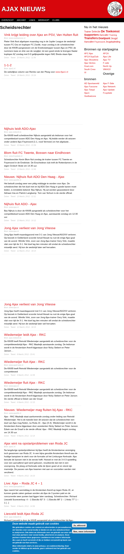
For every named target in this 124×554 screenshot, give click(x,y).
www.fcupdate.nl (15, 156)
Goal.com (88, 66)
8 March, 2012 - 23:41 (26, 354)
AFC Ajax (88, 53)
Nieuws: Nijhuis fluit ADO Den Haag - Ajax (34, 176)
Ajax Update (109, 89)
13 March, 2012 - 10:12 (26, 220)
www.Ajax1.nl (61, 72)
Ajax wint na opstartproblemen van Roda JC (36, 443)
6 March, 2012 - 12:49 (26, 375)
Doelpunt (104, 38)
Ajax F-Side (108, 83)
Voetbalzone (90, 96)
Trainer (87, 31)
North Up (107, 66)
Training (113, 35)
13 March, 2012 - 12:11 (26, 196)
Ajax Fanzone (90, 86)
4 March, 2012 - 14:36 (26, 506)
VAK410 (107, 69)
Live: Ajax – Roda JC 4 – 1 (23, 483)
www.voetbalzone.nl (17, 38)
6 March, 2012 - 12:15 (26, 402)
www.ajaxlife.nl (15, 180)
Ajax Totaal (89, 89)
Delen (6, 58)
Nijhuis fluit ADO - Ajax (20, 204)
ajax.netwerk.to (15, 132)
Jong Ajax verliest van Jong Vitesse (29, 228)
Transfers (91, 38)
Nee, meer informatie (84, 531)
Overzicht (8, 20)
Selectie (96, 31)
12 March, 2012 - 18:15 (26, 251)
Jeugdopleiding (113, 42)
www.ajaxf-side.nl (16, 365)
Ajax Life (107, 56)
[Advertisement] (41, 101)
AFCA (106, 53)
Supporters (91, 34)
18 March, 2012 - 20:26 (26, 75)
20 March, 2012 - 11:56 (26, 58)
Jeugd (114, 38)
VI (85, 72)
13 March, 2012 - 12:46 (26, 169)
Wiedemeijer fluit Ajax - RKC (24, 361)
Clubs (55, 20)
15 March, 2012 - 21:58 (26, 145)
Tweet (13, 58)
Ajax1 (87, 93)
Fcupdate (107, 93)
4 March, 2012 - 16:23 (26, 476)
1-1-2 (8, 65)
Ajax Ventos (89, 63)
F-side (106, 63)
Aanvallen (89, 41)
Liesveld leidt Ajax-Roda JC (24, 513)
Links (32, 20)
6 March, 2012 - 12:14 (26, 436)
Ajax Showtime (91, 60)
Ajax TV (106, 60)
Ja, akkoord (79, 525)
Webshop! (43, 20)
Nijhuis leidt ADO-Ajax (20, 128)
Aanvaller (104, 35)
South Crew (89, 69)
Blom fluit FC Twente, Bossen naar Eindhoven (37, 152)
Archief (21, 20)
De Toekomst (110, 31)
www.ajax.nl (14, 207)
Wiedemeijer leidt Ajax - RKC (25, 334)
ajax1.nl (12, 68)
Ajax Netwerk (109, 86)
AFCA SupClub (91, 56)
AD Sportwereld (91, 83)
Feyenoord (100, 42)
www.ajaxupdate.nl (16, 486)
